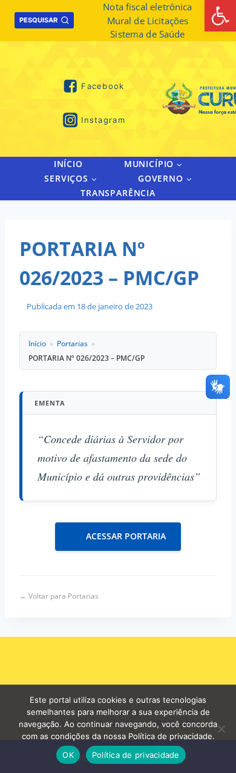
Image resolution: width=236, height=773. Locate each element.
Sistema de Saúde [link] (147, 34)
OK (68, 755)
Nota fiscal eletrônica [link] (147, 7)
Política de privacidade (136, 755)
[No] (221, 729)
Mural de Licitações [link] (148, 21)
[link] (220, 15)
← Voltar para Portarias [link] (59, 596)
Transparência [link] (118, 193)
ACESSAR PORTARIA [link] (126, 536)
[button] (178, 163)
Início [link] (68, 163)
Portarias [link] (72, 343)
